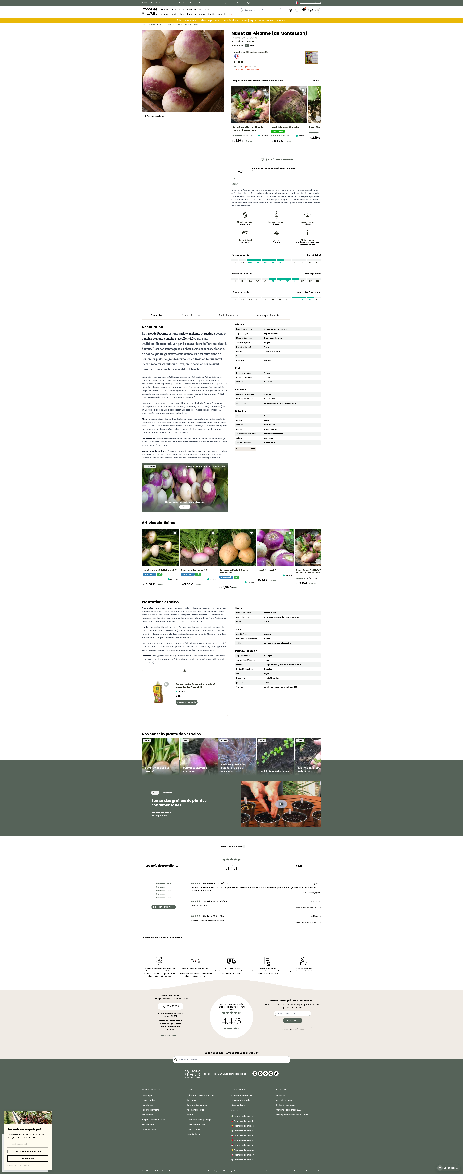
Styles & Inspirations (285, 1105)
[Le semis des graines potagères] (314, 757)
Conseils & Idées (284, 1100)
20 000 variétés (148, 3)
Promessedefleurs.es (243, 1126)
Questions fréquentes (242, 1095)
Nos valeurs (147, 1114)
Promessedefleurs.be (243, 1150)
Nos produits (168, 9)
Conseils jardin (187, 9)
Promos (230, 14)
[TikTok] (276, 1073)
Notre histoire (148, 1100)
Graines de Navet (191, 25)
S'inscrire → (292, 1020)
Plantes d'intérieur (187, 14)
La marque (204, 9)
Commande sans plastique (199, 1119)
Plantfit (190, 1114)
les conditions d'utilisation (297, 1030)
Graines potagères (175, 25)
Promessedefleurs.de (243, 1121)
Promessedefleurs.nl (243, 1145)
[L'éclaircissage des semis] (275, 757)
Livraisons (191, 1100)
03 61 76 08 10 (172, 1006)
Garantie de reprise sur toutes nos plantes (215, 3)
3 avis (252, 45)
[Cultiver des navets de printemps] (199, 757)
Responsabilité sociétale (153, 1119)
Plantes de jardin (169, 14)
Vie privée (232, 1171)
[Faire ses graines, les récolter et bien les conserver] (237, 757)
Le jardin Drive (193, 1134)
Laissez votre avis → (163, 906)
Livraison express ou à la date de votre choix (176, 3)
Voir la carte (296, 665)
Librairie (211, 14)
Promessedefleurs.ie (243, 1116)
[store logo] (149, 11)
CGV (224, 1171)
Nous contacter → (170, 1035)
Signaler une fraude (241, 1100)
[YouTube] (270, 1073)
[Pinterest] (265, 1073)
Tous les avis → (231, 1028)
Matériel (221, 14)
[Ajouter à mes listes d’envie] (264, 90)
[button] (290, 10)
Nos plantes (147, 1105)
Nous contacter (239, 1105)
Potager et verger (149, 25)
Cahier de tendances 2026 (288, 1109)
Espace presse (149, 1129)
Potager (202, 14)
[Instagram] (254, 1073)
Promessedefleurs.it (243, 1130)
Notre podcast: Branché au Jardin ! (292, 1114)
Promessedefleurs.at (243, 1135)
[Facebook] (260, 1073)
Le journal (280, 1095)
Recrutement (148, 1124)
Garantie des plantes (197, 1105)
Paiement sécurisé (195, 1109)
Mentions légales (214, 1171)
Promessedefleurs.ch (243, 1154)
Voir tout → (316, 81)
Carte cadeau (193, 1129)
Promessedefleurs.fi (243, 1159)
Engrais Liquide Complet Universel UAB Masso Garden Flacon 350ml (195, 685)
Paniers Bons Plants (196, 1124)
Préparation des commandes (200, 1095)
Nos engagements (150, 1109)
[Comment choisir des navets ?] (160, 757)
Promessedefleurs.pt (243, 1140)
